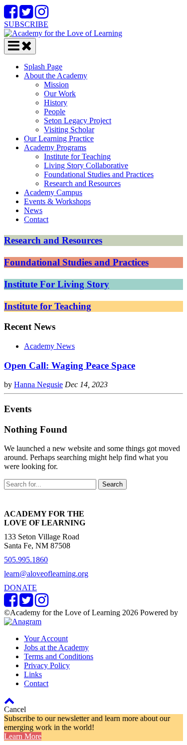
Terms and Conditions (58, 656)
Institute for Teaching (77, 156)
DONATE (20, 587)
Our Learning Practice (59, 138)
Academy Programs (55, 147)
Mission (56, 84)
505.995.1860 (26, 559)
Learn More (22, 736)
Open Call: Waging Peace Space (69, 365)
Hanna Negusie (38, 384)
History (55, 102)
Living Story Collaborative (86, 165)
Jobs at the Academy (56, 647)
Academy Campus (53, 192)
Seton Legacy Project (77, 120)
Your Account (46, 638)
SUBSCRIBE (26, 24)
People (54, 111)
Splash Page (43, 66)
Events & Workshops (57, 201)
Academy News (49, 346)
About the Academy (55, 75)
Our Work (60, 93)
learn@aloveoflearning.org (46, 573)
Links (33, 674)
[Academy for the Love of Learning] (63, 33)
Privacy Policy (47, 665)
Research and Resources (82, 183)
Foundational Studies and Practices (99, 174)
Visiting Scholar (69, 129)
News (33, 210)
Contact (36, 219)
